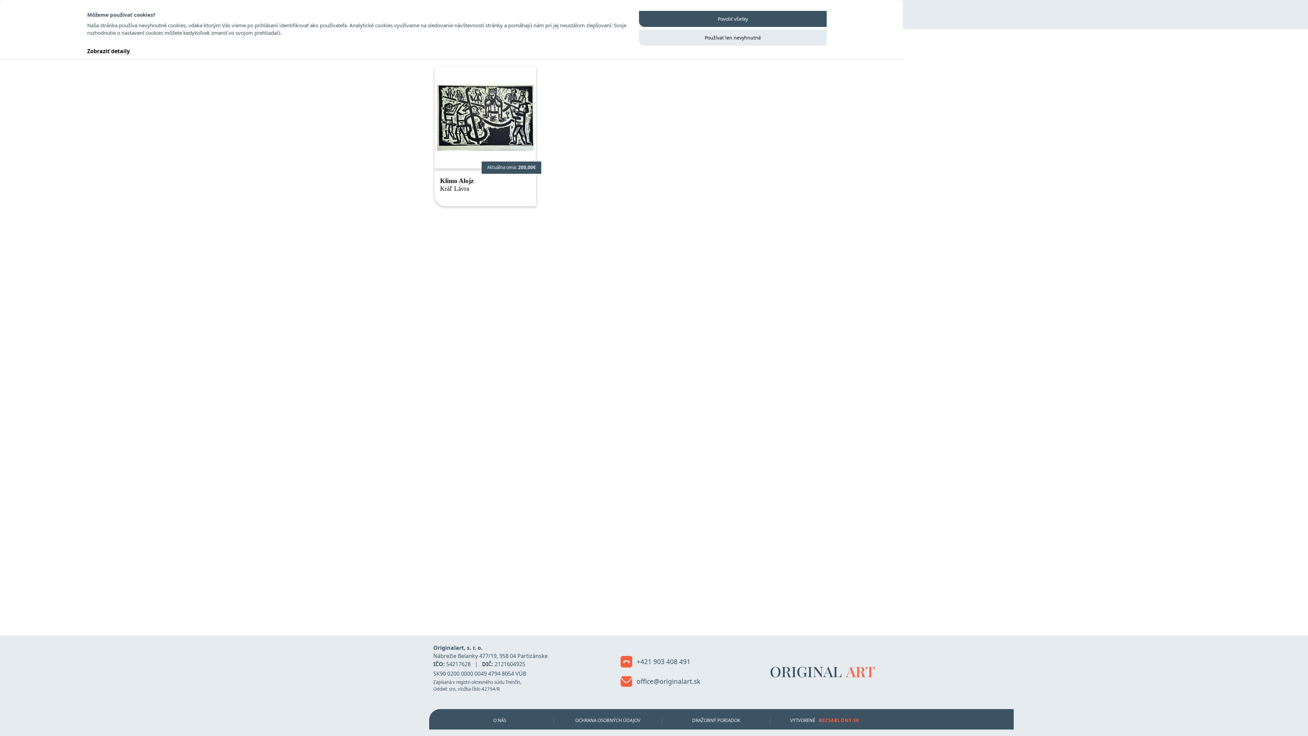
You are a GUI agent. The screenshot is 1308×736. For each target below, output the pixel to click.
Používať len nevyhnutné (733, 37)
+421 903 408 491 (662, 661)
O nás (499, 720)
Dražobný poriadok (716, 720)
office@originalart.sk (667, 681)
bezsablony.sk (839, 720)
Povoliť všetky (733, 19)
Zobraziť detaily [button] (108, 51)
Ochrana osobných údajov (607, 720)
